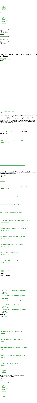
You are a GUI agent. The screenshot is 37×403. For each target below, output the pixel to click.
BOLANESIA (4, 19)
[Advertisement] (17, 2)
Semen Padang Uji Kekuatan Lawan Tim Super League (11, 196)
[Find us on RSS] (3, 12)
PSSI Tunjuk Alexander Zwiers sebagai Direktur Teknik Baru (14, 309)
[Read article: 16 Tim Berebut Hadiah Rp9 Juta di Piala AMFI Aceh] (18, 360)
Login (4, 396)
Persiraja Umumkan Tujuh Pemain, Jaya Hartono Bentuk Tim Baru (13, 228)
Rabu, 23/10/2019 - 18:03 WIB (5, 59)
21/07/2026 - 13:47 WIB (5, 238)
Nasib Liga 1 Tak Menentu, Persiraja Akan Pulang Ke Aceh (13, 295)
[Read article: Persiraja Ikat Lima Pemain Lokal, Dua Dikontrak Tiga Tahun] (18, 153)
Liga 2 (2, 60)
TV (2, 26)
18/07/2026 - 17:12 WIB (5, 246)
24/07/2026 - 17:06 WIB (5, 230)
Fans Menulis (4, 7)
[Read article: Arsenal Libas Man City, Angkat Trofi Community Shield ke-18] (18, 352)
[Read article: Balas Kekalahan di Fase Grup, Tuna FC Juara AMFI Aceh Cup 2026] (18, 344)
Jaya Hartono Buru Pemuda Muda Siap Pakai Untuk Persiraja (12, 165)
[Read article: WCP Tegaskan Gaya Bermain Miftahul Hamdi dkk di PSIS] (18, 137)
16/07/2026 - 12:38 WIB (5, 270)
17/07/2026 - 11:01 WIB (5, 254)
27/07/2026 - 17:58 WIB (5, 222)
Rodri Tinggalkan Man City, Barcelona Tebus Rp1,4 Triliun (11, 331)
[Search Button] (0, 28)
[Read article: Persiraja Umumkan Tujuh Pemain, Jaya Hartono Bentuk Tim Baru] (18, 225)
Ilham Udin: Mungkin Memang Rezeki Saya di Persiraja (11, 212)
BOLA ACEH (4, 18)
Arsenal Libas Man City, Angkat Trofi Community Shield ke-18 (12, 355)
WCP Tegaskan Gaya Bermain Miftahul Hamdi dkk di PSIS (11, 140)
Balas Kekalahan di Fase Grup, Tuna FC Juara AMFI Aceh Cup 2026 (13, 347)
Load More (2, 271)
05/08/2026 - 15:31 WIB (5, 197)
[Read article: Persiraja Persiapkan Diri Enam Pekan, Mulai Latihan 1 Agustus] (18, 233)
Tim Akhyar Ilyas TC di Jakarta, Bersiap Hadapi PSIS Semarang (13, 148)
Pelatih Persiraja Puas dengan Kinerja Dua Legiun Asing (11, 204)
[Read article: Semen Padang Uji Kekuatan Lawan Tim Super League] (18, 192)
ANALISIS (3, 21)
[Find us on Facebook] (0, 12)
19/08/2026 (3, 333)
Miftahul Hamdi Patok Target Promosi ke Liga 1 (9, 252)
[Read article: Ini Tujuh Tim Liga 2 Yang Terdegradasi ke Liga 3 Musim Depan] (19, 283)
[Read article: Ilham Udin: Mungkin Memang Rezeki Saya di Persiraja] (18, 208)
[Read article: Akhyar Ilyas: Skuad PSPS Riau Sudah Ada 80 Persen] (18, 257)
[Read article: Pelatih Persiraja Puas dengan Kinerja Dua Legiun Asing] (18, 200)
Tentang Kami (4, 5)
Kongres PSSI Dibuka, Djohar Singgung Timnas (11, 304)
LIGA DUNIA (4, 23)
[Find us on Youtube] (2, 12)
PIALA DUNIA (4, 20)
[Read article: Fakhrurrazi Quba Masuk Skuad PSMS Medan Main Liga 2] (18, 241)
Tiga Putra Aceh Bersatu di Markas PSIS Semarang (10, 268)
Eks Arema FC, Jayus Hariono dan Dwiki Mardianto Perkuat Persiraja (14, 220)
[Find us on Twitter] (1, 12)
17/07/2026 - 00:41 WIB (5, 262)
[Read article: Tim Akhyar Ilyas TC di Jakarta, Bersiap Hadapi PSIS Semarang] (18, 145)
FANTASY (3, 25)
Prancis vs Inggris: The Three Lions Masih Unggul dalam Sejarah (15, 300)
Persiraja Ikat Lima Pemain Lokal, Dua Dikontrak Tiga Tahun (12, 157)
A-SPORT (3, 22)
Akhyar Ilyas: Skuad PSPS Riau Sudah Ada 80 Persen (10, 260)
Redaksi (3, 6)
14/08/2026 (3, 365)
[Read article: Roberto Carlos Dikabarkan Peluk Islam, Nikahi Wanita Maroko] (18, 336)
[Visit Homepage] (4, 32)
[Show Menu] (0, 38)
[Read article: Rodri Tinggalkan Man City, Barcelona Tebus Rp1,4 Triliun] (18, 324)
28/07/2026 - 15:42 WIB (5, 214)
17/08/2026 (3, 349)
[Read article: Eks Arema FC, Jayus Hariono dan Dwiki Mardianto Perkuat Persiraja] (18, 217)
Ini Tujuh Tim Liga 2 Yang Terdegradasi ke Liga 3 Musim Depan (14, 290)
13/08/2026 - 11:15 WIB (5, 142)
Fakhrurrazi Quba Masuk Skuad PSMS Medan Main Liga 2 (11, 244)
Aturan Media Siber (5, 9)
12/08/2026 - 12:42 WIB (5, 158)
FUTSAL (3, 24)
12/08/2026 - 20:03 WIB (5, 150)
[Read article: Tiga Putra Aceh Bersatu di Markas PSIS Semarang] (18, 265)
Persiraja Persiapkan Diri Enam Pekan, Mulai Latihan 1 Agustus (12, 236)
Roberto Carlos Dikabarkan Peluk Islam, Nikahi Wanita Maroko (12, 339)
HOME (3, 17)
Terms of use (4, 8)
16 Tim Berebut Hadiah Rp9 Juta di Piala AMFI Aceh (10, 363)
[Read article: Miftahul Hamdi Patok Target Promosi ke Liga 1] (18, 249)
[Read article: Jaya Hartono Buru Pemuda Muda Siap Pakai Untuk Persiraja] (18, 161)
